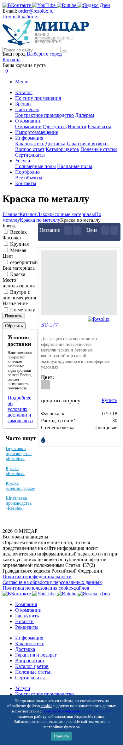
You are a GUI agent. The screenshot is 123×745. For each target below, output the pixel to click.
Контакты (25, 183)
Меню (21, 81)
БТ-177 (49, 324)
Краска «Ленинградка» (20, 486)
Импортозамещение (36, 132)
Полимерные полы (35, 166)
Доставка (55, 143)
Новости (77, 126)
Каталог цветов (62, 149)
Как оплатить (29, 143)
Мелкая (18, 250)
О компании (28, 120)
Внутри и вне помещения (19, 294)
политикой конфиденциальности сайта (76, 711)
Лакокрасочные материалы (66, 214)
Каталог (23, 92)
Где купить (55, 126)
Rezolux (18, 232)
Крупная (19, 244)
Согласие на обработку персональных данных (52, 582)
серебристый (24, 262)
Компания (26, 604)
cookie (46, 706)
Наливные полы (74, 166)
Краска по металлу (40, 220)
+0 (5, 71)
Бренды (23, 103)
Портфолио (27, 172)
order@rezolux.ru (36, 11)
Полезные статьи (98, 149)
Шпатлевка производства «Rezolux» (19, 503)
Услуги (22, 160)
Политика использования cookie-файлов (46, 588)
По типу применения (38, 98)
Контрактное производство (44, 115)
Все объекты (28, 177)
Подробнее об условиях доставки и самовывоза (20, 409)
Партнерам (27, 109)
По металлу (22, 309)
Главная (11, 214)
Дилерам (84, 115)
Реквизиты (99, 126)
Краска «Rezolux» (15, 471)
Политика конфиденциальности (37, 576)
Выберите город (44, 54)
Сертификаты (30, 155)
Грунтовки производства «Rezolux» (19, 453)
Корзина (11, 59)
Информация (29, 138)
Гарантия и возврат (87, 143)
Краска (17, 274)
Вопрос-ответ (29, 149)
